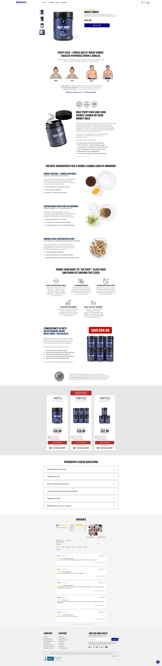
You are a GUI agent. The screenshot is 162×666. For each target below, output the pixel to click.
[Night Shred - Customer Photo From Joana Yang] (95, 533)
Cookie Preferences (63, 648)
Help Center (61, 646)
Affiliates (64, 2)
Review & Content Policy (49, 646)
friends (85, 547)
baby (74, 547)
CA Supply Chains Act (48, 644)
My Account (61, 636)
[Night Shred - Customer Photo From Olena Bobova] (91, 533)
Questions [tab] (68, 540)
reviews (58, 549)
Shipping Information (63, 639)
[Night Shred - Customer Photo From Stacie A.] (91, 526)
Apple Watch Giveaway (49, 648)
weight (63, 547)
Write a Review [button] (102, 536)
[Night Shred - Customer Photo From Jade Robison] (100, 526)
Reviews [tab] (58, 540)
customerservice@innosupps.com (79, 377)
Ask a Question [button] (91, 536)
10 (89, 624)
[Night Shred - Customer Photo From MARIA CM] (95, 526)
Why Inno (51, 2)
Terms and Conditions (48, 641)
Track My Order (62, 638)
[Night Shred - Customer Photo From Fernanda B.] (100, 530)
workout (79, 547)
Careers (45, 636)
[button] (102, 562)
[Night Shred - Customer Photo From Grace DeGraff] (91, 530)
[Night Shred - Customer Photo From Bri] (95, 530)
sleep (58, 547)
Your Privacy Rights (48, 639)
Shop (44, 2)
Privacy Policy (99, 643)
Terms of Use (106, 643)
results (68, 547)
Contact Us (61, 644)
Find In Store (61, 641)
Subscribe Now (57, 443)
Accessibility (46, 643)
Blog (57, 2)
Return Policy (62, 643)
